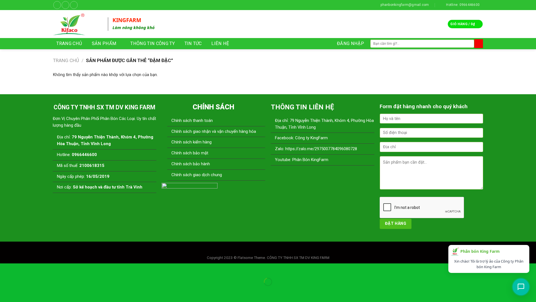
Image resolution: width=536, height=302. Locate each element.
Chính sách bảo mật (189, 152)
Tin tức (193, 43)
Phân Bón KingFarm (310, 159)
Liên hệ (220, 43)
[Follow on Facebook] (57, 5)
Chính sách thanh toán (192, 120)
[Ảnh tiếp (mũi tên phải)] (20, 291)
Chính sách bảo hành (190, 163)
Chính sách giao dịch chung (196, 174)
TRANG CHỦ (69, 43)
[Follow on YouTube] (74, 5)
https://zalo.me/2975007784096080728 (321, 148)
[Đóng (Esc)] (5, 268)
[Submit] (478, 43)
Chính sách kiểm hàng (191, 142)
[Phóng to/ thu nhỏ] (20, 268)
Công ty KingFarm (311, 137)
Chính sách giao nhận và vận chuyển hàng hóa (213, 131)
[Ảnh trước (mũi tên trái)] (5, 291)
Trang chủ (66, 60)
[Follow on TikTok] (65, 5)
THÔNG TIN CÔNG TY (152, 43)
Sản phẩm (104, 43)
